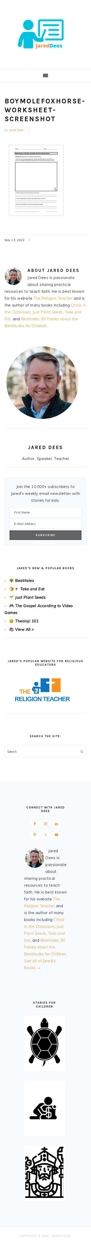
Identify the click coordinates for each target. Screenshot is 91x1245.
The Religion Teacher (53, 298)
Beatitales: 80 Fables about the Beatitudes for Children (45, 947)
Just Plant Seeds (48, 312)
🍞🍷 (14, 588)
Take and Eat (32, 588)
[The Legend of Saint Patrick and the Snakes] (44, 1196)
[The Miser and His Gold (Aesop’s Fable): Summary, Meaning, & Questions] (44, 1131)
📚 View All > (21, 629)
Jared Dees (45, 33)
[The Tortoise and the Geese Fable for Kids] (44, 1066)
